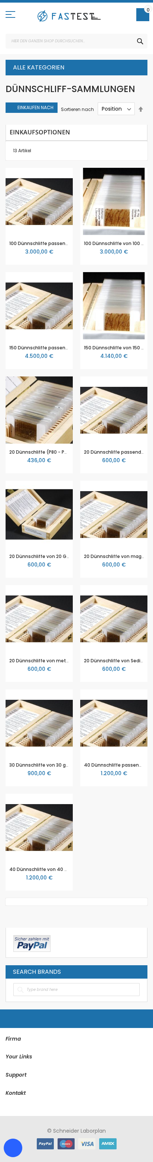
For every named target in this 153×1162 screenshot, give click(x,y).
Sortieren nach (77, 109)
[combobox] (76, 41)
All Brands (138, 972)
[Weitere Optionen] (32, 942)
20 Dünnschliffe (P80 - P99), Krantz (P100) (57, 452)
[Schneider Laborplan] (69, 16)
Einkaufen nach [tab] (35, 107)
